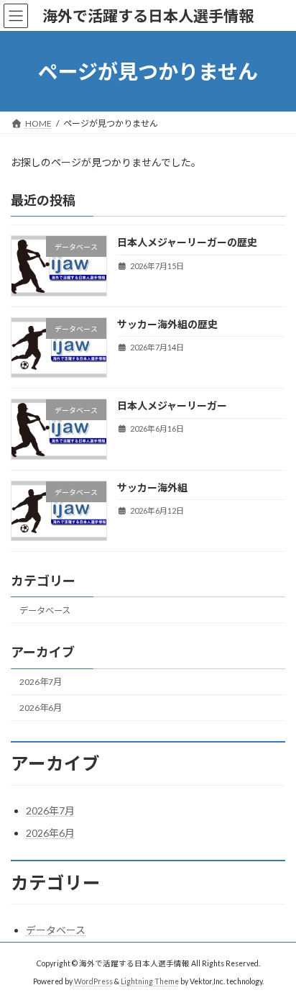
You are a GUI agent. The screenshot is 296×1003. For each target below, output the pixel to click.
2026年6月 (40, 707)
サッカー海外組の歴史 (167, 324)
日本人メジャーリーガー (172, 405)
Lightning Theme (150, 981)
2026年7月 (40, 681)
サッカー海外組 (152, 487)
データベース (44, 610)
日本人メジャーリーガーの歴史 (187, 243)
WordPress (93, 981)
